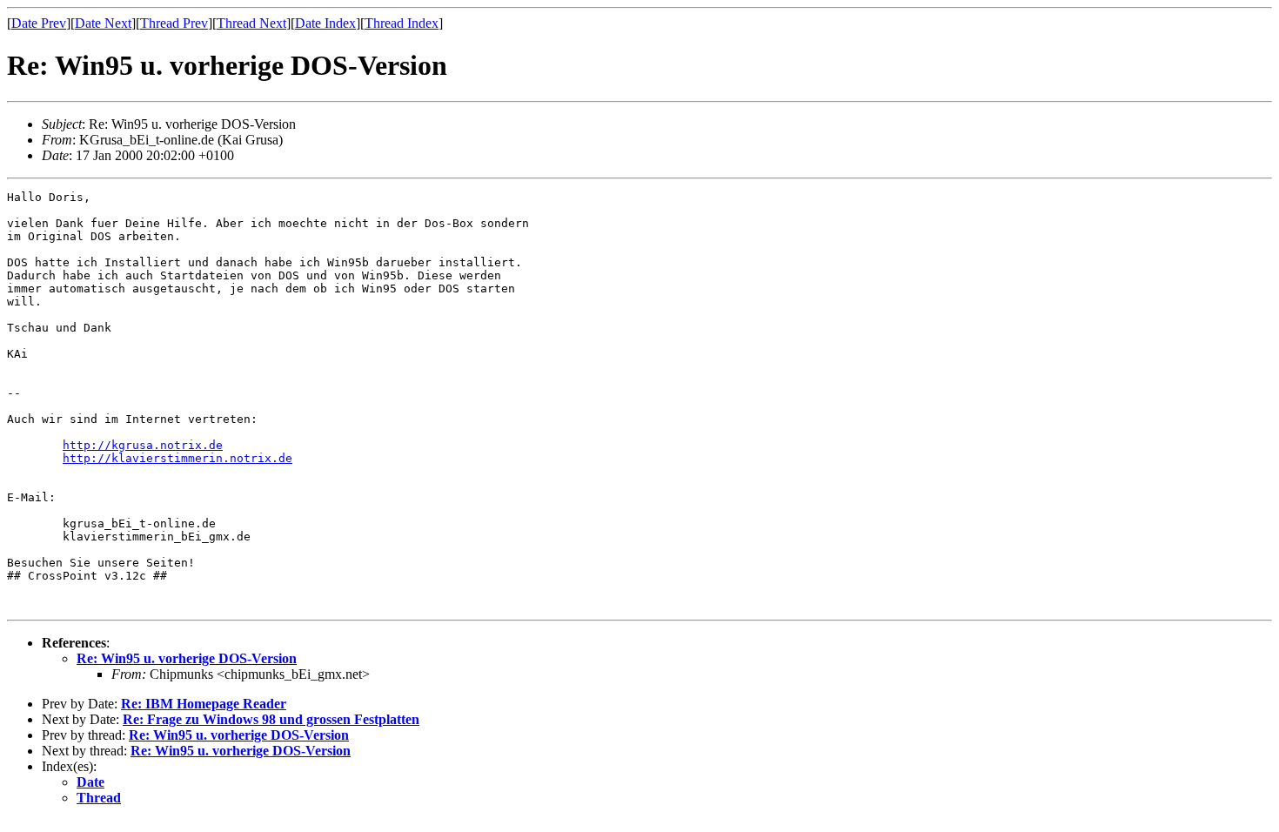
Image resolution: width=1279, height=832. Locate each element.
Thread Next (251, 23)
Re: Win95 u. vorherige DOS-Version (187, 658)
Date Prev (38, 23)
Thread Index (402, 23)
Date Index (325, 23)
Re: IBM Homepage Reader (203, 703)
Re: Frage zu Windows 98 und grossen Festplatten (271, 719)
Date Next (103, 23)
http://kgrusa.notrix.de (143, 445)
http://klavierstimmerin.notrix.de (177, 458)
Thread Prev (174, 23)
